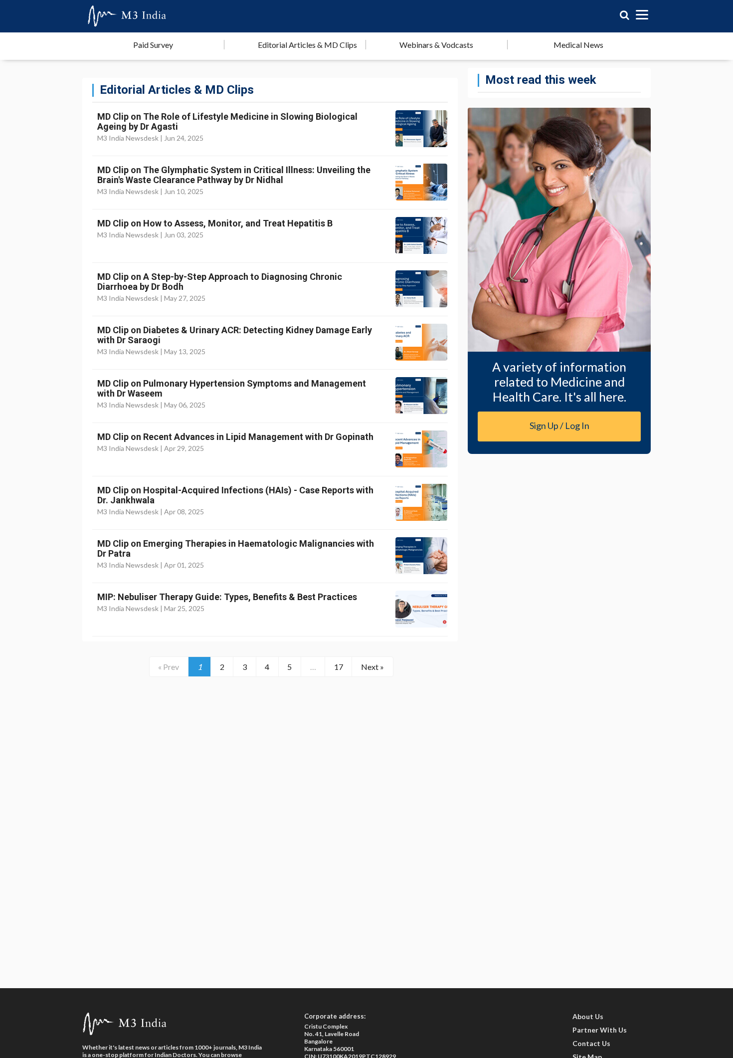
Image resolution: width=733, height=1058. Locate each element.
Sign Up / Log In (559, 425)
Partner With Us (599, 1030)
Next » (372, 666)
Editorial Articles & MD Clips (307, 44)
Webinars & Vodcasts (436, 44)
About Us (587, 1016)
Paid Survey (153, 44)
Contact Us (591, 1043)
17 (338, 666)
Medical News (578, 44)
